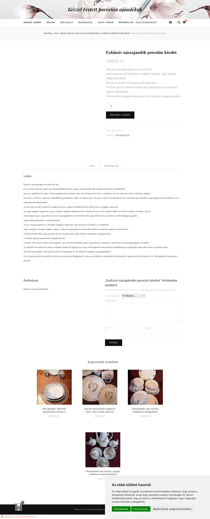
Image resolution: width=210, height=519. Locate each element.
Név (107, 328)
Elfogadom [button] (121, 509)
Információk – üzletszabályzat (138, 22)
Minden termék (32, 22)
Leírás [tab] (92, 165)
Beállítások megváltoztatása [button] (172, 509)
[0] (18, 507)
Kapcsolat (66, 22)
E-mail (147, 328)
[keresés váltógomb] (179, 22)
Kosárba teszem (120, 115)
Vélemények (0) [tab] (111, 165)
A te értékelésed (113, 296)
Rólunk (50, 22)
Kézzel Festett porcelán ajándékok (105, 9)
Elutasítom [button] (141, 509)
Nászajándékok (123, 135)
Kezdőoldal (85, 22)
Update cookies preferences (20, 517)
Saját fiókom (106, 22)
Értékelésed (111, 300)
